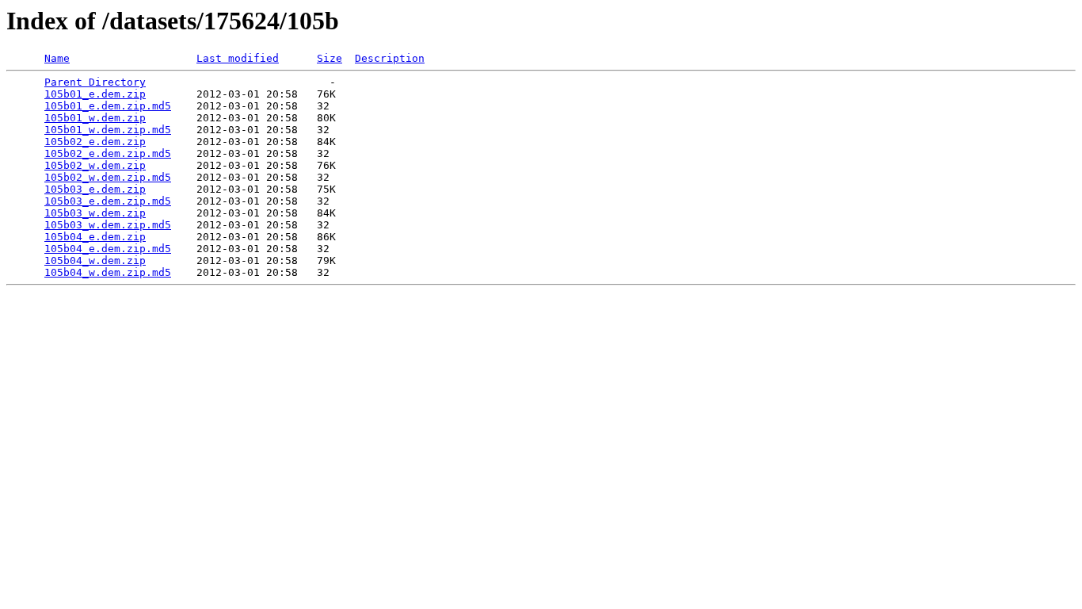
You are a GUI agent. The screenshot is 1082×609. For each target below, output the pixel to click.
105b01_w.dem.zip (95, 118)
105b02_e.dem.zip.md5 (107, 153)
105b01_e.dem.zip (95, 94)
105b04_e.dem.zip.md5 (107, 249)
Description (390, 58)
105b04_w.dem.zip (95, 260)
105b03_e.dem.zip (95, 189)
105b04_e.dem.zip (95, 237)
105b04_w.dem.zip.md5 (107, 272)
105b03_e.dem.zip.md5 (107, 201)
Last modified (237, 58)
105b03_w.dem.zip (95, 213)
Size (329, 58)
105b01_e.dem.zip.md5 (107, 106)
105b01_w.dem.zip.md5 (107, 130)
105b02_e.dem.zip (95, 141)
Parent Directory (95, 82)
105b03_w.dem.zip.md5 (107, 225)
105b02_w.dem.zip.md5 (107, 177)
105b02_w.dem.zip (95, 165)
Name (57, 58)
